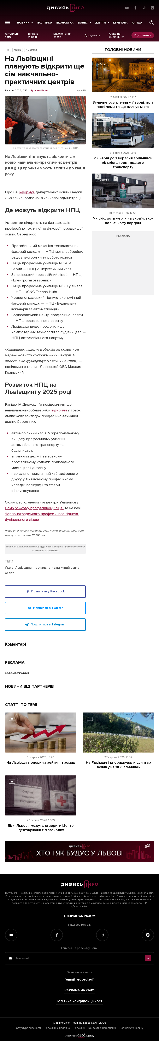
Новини (23, 22)
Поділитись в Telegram (47, 624)
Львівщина (23, 568)
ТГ (8, 49)
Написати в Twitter (48, 608)
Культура (120, 22)
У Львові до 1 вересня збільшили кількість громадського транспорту (123, 162)
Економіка (64, 22)
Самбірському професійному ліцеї (34, 508)
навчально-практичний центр (57, 568)
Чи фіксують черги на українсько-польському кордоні (123, 220)
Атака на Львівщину (116, 35)
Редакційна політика (57, 1028)
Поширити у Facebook (48, 591)
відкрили (59, 410)
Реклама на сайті (79, 990)
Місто (102, 63)
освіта (9, 573)
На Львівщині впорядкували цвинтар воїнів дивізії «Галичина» (118, 764)
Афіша (137, 22)
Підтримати (142, 35)
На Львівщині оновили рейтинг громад (40, 762)
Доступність (92, 35)
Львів (17, 49)
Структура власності (28, 1028)
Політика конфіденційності (79, 1001)
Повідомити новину (131, 1028)
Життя (100, 22)
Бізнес (83, 22)
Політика (44, 22)
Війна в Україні (33, 35)
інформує (27, 192)
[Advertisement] (123, 265)
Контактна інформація (102, 1028)
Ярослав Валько (40, 90)
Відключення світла (62, 35)
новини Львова (81, 1022)
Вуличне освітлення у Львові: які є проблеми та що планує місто (123, 104)
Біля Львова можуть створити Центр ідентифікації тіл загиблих (41, 827)
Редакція (79, 1028)
